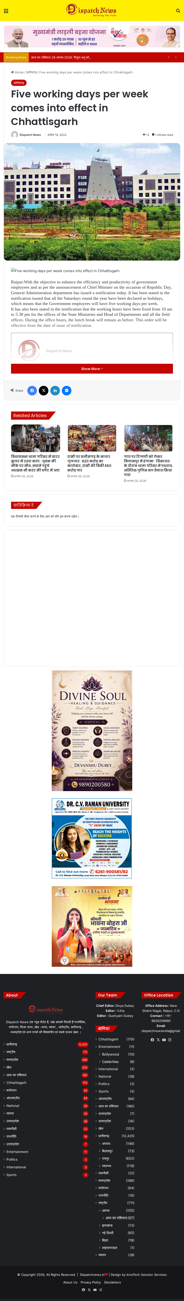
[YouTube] (164, 1040)
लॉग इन (59, 516)
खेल (8, 1067)
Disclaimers (112, 1282)
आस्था (105, 1210)
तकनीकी (11, 1129)
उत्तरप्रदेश (12, 1121)
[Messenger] (66, 390)
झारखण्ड (107, 1225)
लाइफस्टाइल (109, 1248)
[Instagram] (169, 1040)
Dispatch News (30, 135)
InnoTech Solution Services (146, 1275)
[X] (43, 390)
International (16, 1167)
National (12, 1106)
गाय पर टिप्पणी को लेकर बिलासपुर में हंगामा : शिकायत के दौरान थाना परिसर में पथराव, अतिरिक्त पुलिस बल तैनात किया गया (148, 465)
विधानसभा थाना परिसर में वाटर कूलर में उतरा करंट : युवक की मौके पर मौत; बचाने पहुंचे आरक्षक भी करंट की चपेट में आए (35, 463)
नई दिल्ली (107, 1233)
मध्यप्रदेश (12, 1060)
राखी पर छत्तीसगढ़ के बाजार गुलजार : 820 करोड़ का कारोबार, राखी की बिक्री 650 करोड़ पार (89, 463)
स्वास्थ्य (106, 1166)
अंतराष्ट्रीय (13, 1098)
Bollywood (110, 1054)
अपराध (106, 1143)
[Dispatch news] (92, 10)
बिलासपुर (107, 1151)
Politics (11, 1159)
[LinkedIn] (55, 390)
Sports (11, 1175)
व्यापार (10, 1113)
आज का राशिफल (16, 1075)
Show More (91, 369)
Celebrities (110, 1062)
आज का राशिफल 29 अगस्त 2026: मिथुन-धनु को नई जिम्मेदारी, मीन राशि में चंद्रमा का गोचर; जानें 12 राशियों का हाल (98, 57)
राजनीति (11, 1136)
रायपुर (105, 1158)
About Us (70, 1282)
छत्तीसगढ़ (31, 72)
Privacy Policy (91, 1282)
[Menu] (6, 12)
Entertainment (17, 1152)
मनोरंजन (11, 1090)
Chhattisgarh (16, 1083)
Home (19, 72)
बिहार (105, 1240)
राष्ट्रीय (10, 1052)
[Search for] (178, 12)
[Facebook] (32, 390)
